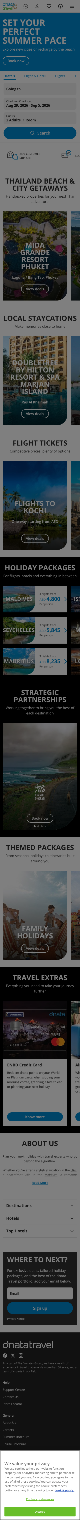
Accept (40, 1512)
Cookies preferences (40, 1499)
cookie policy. (64, 1490)
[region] (40, 1485)
